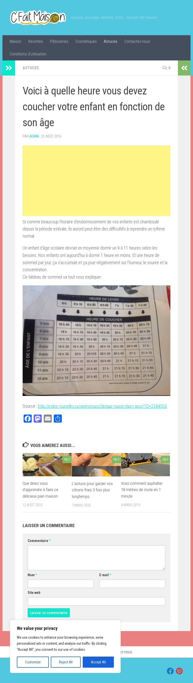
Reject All (66, 662)
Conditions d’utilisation (28, 54)
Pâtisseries (59, 41)
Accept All (98, 662)
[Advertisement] (96, 180)
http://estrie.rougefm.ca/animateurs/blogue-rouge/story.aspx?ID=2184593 (102, 406)
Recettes (35, 41)
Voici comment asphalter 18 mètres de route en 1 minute (142, 490)
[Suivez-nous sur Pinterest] (179, 671)
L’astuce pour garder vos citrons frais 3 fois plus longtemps (92, 490)
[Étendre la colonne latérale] (9, 68)
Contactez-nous (137, 41)
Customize (33, 662)
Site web (34, 593)
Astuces (110, 41)
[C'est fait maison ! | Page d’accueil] (38, 17)
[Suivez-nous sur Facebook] (170, 671)
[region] (65, 646)
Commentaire (39, 541)
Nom (32, 575)
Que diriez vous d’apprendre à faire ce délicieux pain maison (40, 490)
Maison (15, 41)
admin (34, 136)
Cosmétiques (86, 41)
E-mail (105, 575)
